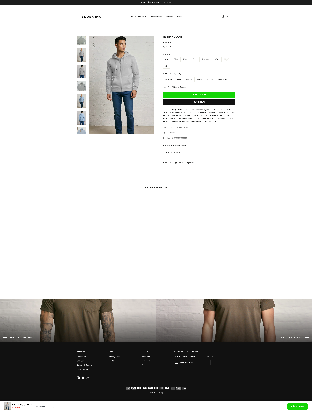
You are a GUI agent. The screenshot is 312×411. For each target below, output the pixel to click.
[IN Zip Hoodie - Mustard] (97, 280)
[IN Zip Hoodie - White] (94, 280)
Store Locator (82, 369)
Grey (167, 59)
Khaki (185, 59)
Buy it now (199, 102)
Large (199, 79)
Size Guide (81, 361)
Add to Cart (297, 406)
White (217, 59)
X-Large (210, 79)
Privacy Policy (114, 357)
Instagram (146, 357)
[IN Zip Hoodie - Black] (81, 280)
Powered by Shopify (156, 393)
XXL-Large (222, 79)
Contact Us (81, 357)
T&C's (111, 361)
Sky (166, 66)
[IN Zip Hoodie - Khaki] (84, 280)
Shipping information (175, 146)
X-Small (168, 79)
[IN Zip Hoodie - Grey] (78, 280)
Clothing (142, 16)
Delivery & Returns (84, 365)
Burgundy (206, 59)
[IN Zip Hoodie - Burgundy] (90, 280)
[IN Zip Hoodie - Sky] (100, 280)
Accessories (157, 16)
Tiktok (144, 365)
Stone (195, 59)
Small (178, 79)
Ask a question (171, 153)
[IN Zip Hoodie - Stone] (87, 280)
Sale (179, 16)
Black (176, 59)
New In (133, 16)
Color (166, 55)
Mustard (227, 59)
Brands (170, 16)
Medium (189, 79)
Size (170, 74)
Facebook (146, 361)
